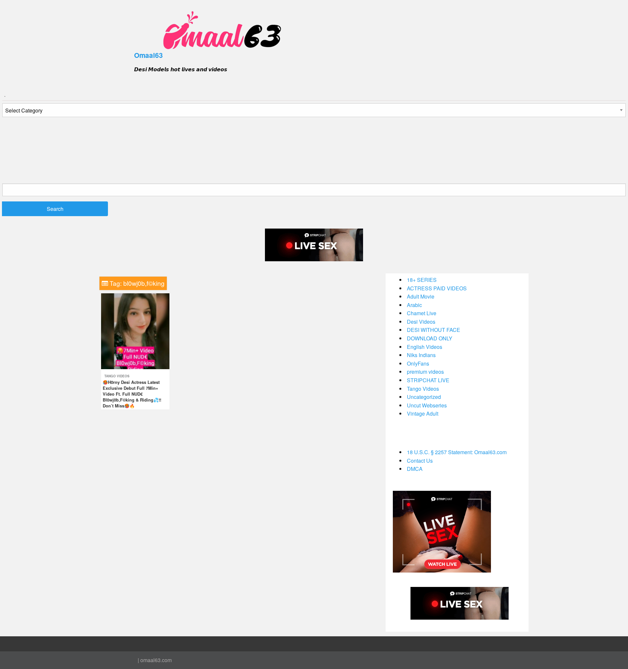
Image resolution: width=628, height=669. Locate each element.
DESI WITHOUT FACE (433, 330)
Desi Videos (421, 321)
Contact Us (420, 460)
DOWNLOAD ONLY (429, 338)
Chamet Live (421, 313)
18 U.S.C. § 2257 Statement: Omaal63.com (457, 452)
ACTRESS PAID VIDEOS (437, 288)
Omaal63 (148, 55)
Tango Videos (117, 376)
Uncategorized (424, 397)
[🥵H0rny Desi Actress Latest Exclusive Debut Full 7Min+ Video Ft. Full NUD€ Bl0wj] (135, 330)
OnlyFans (418, 363)
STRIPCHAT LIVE (428, 380)
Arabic (414, 305)
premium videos (425, 371)
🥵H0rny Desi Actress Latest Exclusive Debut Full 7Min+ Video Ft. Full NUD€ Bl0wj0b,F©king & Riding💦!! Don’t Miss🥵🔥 (132, 394)
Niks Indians (421, 355)
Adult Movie (420, 296)
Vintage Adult (422, 413)
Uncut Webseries (427, 405)
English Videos (424, 347)
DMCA (415, 468)
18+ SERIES (422, 279)
